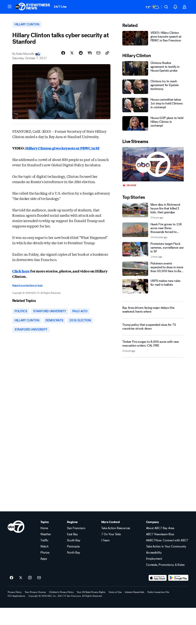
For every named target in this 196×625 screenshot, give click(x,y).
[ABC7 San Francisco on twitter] (20, 578)
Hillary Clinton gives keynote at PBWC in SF (62, 148)
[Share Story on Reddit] (81, 53)
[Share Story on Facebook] (63, 53)
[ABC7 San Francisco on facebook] (11, 578)
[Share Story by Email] (98, 53)
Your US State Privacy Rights (91, 592)
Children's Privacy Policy (61, 592)
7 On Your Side (111, 534)
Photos (44, 552)
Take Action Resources (115, 528)
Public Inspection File (158, 592)
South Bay (73, 540)
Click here (21, 270)
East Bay (72, 534)
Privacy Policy (15, 592)
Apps (43, 558)
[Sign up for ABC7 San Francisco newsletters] (39, 578)
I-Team (105, 540)
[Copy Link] (107, 53)
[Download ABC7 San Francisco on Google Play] (178, 578)
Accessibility (154, 552)
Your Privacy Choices (35, 592)
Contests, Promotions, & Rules (165, 564)
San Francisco (76, 528)
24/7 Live (60, 7)
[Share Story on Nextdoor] (89, 53)
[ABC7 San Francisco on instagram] (30, 578)
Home (44, 528)
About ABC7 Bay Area (160, 528)
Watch (44, 546)
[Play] (153, 164)
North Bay (73, 552)
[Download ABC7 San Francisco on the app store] (158, 578)
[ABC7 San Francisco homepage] (32, 7)
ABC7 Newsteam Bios (160, 534)
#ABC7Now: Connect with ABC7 (167, 540)
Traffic (44, 540)
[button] (10, 6)
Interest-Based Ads (134, 592)
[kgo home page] (16, 527)
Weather (45, 534)
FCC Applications (16, 596)
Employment (154, 558)
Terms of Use (115, 592)
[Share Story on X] (72, 53)
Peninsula (73, 546)
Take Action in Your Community (166, 546)
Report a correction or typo (27, 285)
